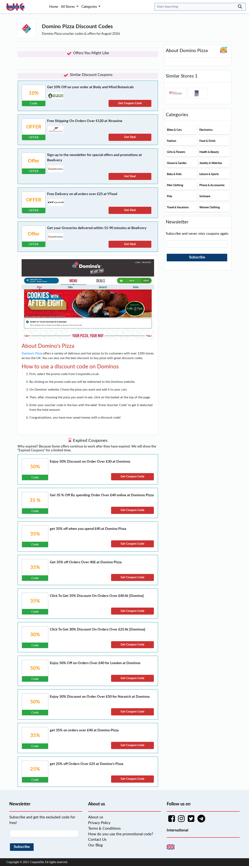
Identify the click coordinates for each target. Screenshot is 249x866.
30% (35, 634)
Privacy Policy (99, 823)
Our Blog (95, 845)
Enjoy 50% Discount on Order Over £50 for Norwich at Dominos (100, 697)
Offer (33, 161)
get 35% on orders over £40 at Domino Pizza (84, 730)
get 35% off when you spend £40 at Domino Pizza (88, 529)
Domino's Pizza (32, 353)
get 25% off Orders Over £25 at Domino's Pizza (86, 764)
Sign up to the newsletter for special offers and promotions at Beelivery (94, 157)
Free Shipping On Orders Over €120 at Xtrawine (84, 121)
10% (34, 93)
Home (53, 6)
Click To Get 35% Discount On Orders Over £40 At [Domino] (97, 596)
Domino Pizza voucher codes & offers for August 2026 (81, 33)
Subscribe (197, 257)
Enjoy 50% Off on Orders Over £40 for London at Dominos (95, 663)
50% (35, 466)
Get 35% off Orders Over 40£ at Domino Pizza (86, 562)
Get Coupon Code (130, 103)
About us (95, 817)
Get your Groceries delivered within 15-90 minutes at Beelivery (96, 228)
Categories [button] (90, 6)
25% (35, 769)
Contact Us (97, 840)
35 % (35, 500)
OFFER (33, 127)
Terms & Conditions (104, 828)
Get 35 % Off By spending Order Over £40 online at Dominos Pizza (102, 495)
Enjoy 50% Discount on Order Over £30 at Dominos (90, 461)
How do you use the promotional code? (120, 834)
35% (35, 534)
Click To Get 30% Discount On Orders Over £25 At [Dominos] (97, 629)
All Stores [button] (68, 6)
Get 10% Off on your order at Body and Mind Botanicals (90, 87)
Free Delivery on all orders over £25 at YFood (82, 194)
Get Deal (130, 137)
